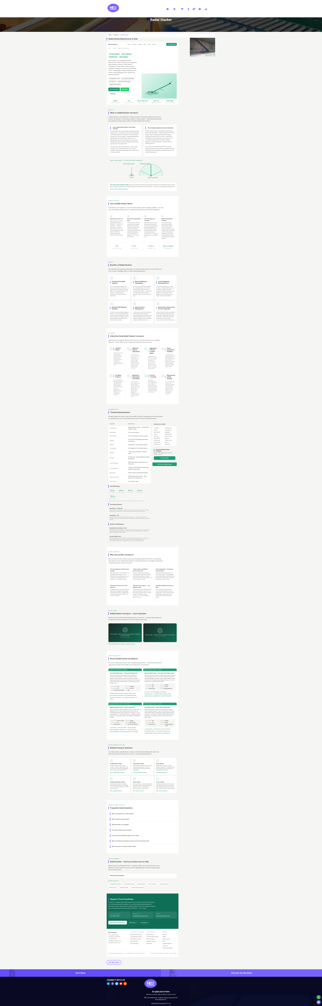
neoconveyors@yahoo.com (208, 1)
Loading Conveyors (164, 884)
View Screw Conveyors (161, 790)
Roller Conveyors (150, 939)
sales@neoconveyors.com (140, 916)
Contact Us (165, 945)
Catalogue (112, 93)
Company (174, 11)
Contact (206, 11)
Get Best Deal (114, 962)
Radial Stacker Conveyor (136, 934)
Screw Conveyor (194, 996)
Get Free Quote (114, 89)
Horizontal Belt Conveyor (152, 936)
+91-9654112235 (192, 1)
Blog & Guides (166, 939)
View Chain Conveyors (138, 790)
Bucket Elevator (194, 998)
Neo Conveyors (112, 44)
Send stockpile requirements (121, 189)
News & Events (111, 995)
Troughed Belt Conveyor (115, 884)
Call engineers (144, 922)
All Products (149, 943)
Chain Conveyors (152, 884)
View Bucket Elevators (161, 772)
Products (182, 11)
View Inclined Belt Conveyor (140, 772)
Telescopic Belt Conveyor (196, 992)
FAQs (149, 44)
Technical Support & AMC (137, 887)
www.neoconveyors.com (113, 1)
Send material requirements (117, 922)
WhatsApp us (133, 922)
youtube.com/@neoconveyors (127, 644)
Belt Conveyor (193, 985)
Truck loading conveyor (196, 994)
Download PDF (165, 458)
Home (167, 11)
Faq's (199, 11)
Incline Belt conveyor (195, 987)
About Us (165, 934)
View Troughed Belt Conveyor (117, 772)
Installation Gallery (123, 887)
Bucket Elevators (142, 884)
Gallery (194, 11)
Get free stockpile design (165, 464)
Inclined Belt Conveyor (129, 884)
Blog (188, 11)
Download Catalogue (168, 948)
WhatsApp (125, 89)
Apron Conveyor (194, 989)
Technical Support (167, 943)
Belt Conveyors (113, 887)
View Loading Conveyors (116, 790)
